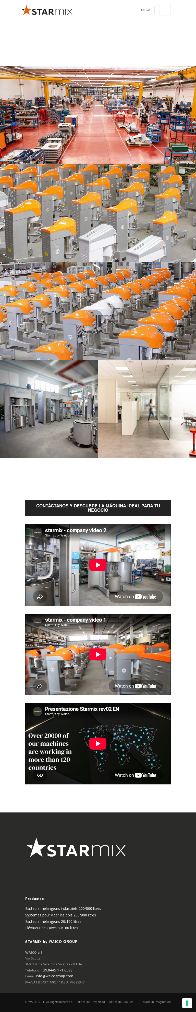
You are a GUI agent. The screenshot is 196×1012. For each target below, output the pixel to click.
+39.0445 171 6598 (56, 970)
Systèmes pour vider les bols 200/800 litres (60, 915)
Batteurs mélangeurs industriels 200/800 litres (63, 908)
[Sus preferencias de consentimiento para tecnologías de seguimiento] (187, 1003)
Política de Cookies (120, 1002)
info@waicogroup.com (54, 976)
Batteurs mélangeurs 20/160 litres (53, 921)
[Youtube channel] (29, 886)
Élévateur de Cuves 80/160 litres (51, 927)
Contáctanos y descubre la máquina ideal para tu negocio (98, 508)
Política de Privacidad (90, 1002)
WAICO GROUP (63, 941)
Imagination (163, 1002)
